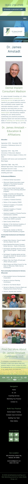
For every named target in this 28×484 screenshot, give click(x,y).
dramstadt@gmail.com (19, 367)
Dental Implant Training (14, 412)
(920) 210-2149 (14, 5)
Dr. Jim (14, 392)
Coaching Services (13, 396)
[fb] (11, 434)
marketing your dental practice (15, 120)
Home (14, 389)
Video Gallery (14, 421)
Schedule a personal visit (13, 9)
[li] (16, 439)
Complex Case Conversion (14, 415)
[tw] (16, 434)
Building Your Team (14, 418)
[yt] (11, 439)
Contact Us (14, 402)
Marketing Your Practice (14, 399)
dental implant (5, 112)
